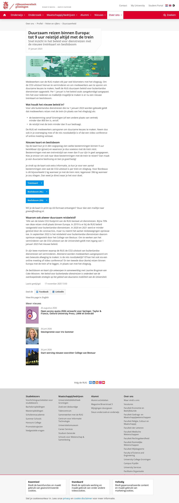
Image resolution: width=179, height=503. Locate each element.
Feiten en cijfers (52, 23)
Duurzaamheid (69, 23)
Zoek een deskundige (68, 406)
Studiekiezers (33, 396)
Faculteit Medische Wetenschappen (132, 433)
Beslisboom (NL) (35, 191)
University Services (132, 467)
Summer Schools (33, 418)
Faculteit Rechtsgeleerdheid (136, 438)
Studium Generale (66, 433)
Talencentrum (64, 410)
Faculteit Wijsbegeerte (134, 449)
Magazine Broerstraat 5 (102, 404)
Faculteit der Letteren (134, 427)
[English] (170, 5)
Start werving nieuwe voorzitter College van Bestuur (68, 353)
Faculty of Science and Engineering (134, 454)
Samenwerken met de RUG (70, 414)
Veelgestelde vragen (35, 430)
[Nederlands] (166, 5)
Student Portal (156, 5)
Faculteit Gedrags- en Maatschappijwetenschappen (137, 416)
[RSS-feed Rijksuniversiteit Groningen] (97, 382)
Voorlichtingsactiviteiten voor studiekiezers (39, 401)
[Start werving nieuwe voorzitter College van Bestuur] (32, 356)
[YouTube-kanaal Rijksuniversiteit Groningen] (103, 382)
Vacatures (128, 404)
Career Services (65, 429)
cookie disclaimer (83, 498)
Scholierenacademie (35, 414)
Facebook (43, 291)
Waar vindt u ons (131, 400)
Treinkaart (33, 183)
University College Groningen (137, 459)
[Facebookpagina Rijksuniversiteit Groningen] (90, 382)
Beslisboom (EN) (35, 200)
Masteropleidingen (34, 410)
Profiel (40, 23)
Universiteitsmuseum (68, 425)
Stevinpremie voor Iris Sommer (57, 332)
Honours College (33, 422)
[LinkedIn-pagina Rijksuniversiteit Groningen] (93, 382)
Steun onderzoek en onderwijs (105, 412)
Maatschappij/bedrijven (70, 396)
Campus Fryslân (131, 463)
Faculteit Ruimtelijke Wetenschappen (133, 443)
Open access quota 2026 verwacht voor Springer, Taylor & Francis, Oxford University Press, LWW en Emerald (71, 312)
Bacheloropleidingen (35, 406)
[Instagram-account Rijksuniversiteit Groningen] (100, 382)
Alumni (95, 396)
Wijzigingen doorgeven (101, 408)
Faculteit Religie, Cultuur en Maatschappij (136, 422)
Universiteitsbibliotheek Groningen (69, 401)
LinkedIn (59, 291)
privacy (66, 498)
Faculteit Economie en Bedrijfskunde (134, 409)
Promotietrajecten (34, 426)
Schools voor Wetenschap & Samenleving (71, 438)
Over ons (30, 23)
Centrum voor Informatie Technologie (69, 420)
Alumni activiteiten (99, 400)
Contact (123, 5)
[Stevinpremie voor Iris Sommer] (32, 335)
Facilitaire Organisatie (134, 471)
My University (138, 5)
